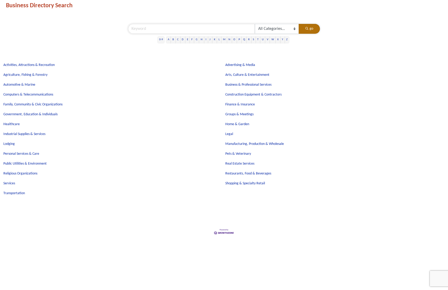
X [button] (278, 39)
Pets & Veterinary (238, 154)
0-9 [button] (161, 39)
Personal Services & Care (21, 154)
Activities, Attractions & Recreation (29, 65)
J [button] (210, 39)
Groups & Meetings (239, 114)
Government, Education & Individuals (30, 114)
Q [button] (244, 39)
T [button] (257, 39)
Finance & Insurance (240, 104)
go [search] (311, 29)
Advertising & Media (240, 65)
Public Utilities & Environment (25, 164)
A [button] (168, 39)
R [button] (249, 39)
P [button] (239, 39)
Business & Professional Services (248, 85)
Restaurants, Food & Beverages (248, 174)
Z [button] (287, 39)
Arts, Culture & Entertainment (247, 75)
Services (9, 183)
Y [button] (282, 39)
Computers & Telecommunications (28, 95)
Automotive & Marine (19, 85)
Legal (229, 134)
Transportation (14, 193)
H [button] (201, 39)
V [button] (267, 39)
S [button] (253, 39)
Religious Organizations (20, 174)
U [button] (263, 39)
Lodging (9, 144)
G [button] (197, 39)
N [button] (229, 39)
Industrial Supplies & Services (24, 134)
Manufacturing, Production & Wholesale (254, 144)
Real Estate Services (239, 164)
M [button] (224, 39)
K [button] (214, 39)
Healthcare (11, 124)
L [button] (219, 39)
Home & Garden (237, 124)
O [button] (234, 39)
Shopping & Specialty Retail (245, 183)
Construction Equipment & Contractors (253, 95)
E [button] (187, 39)
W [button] (272, 39)
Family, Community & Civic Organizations (32, 104)
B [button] (173, 39)
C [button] (178, 39)
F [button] (192, 39)
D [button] (183, 39)
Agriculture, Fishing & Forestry (25, 75)
